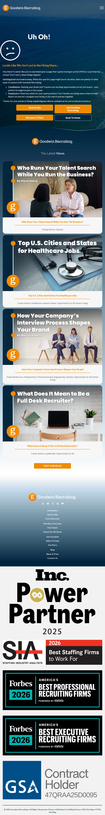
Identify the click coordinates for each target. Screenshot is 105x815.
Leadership (50, 453)
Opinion (59, 229)
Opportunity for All (66, 303)
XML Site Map (88, 809)
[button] (52, 465)
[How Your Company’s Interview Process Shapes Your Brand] (52, 336)
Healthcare (36, 303)
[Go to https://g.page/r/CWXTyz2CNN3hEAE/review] (57, 503)
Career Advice (24, 303)
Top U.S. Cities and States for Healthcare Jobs (52, 295)
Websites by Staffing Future (68, 809)
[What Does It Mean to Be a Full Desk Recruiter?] (52, 413)
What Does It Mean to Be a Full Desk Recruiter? (52, 446)
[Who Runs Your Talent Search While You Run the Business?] (52, 189)
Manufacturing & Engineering (51, 377)
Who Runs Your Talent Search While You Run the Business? (52, 222)
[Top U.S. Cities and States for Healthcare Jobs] (52, 263)
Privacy (51, 809)
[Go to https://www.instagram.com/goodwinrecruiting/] (43, 503)
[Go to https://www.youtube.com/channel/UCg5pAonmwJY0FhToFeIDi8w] (62, 503)
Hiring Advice (48, 229)
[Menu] (102, 8)
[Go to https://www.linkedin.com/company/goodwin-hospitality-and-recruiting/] (48, 503)
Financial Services (15, 377)
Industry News (49, 303)
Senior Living (82, 303)
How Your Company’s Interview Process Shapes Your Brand (52, 369)
